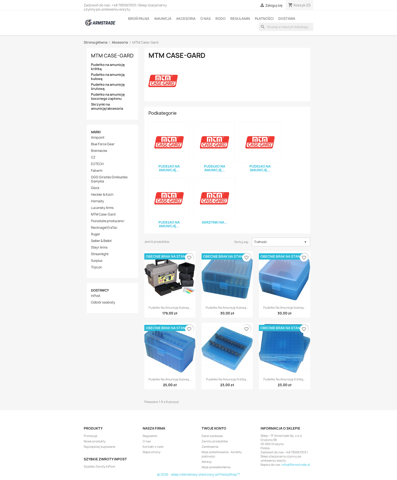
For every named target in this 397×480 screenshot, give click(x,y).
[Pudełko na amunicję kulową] (214, 142)
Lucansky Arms (102, 208)
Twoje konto (214, 428)
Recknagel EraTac (104, 228)
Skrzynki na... (214, 222)
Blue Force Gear (103, 144)
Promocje (90, 436)
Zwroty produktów (215, 441)
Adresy (207, 462)
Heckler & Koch (102, 195)
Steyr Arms (99, 247)
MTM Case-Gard (112, 55)
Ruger (95, 234)
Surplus (96, 261)
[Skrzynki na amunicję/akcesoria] (214, 198)
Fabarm (96, 171)
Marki (96, 132)
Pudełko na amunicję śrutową (108, 86)
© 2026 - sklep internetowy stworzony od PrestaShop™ (198, 474)
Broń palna (138, 18)
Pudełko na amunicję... (169, 168)
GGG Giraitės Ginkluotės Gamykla (109, 179)
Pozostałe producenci (107, 221)
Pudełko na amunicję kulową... (169, 308)
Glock (95, 188)
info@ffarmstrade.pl (296, 465)
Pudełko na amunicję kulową (108, 77)
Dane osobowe (212, 436)
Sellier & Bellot (101, 241)
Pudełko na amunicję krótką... (227, 379)
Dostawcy (100, 290)
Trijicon (96, 267)
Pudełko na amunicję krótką (108, 67)
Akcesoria (186, 18)
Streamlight (100, 254)
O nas (205, 18)
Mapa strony (151, 452)
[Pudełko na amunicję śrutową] (260, 142)
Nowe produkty (94, 441)
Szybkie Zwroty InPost (99, 466)
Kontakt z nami (153, 447)
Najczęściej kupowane (99, 447)
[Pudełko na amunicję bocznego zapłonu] (169, 198)
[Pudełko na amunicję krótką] (169, 142)
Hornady (97, 201)
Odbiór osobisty (103, 302)
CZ (93, 157)
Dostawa (286, 18)
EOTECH (97, 164)
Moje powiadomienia (216, 467)
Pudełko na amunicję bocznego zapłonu (108, 96)
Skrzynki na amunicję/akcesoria (107, 106)
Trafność (281, 241)
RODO (220, 18)
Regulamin (240, 18)
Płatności (264, 18)
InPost (95, 296)
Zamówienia (210, 447)
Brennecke (99, 151)
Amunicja (162, 18)
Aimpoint (97, 138)
